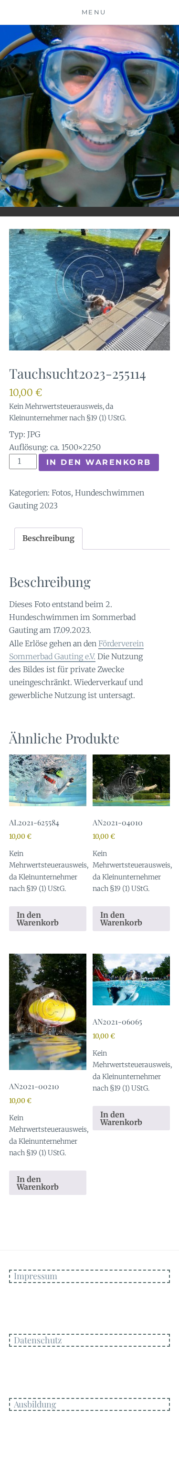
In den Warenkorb (98, 462)
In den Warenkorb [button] (38, 918)
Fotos (61, 492)
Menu (94, 12)
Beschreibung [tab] (48, 538)
